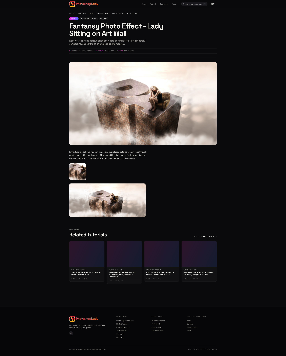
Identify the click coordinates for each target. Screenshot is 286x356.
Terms (189, 331)
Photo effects (157, 327)
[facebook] (71, 333)
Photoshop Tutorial (86, 13)
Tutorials (153, 4)
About (174, 4)
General (120, 334)
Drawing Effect (123, 327)
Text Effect (121, 331)
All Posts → (120, 337)
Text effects (156, 324)
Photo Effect (122, 324)
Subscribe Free (157, 331)
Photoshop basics (158, 321)
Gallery (144, 4)
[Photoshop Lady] (83, 4)
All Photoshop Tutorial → (205, 236)
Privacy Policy (192, 327)
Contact (190, 324)
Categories (164, 4)
